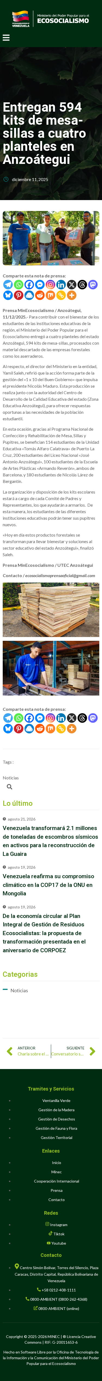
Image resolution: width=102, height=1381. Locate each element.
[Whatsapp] (18, 284)
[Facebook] (29, 284)
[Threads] (82, 284)
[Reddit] (40, 295)
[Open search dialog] (9, 787)
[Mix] (50, 295)
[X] (71, 284)
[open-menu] (6, 38)
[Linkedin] (61, 284)
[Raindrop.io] (29, 295)
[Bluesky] (8, 295)
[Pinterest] (18, 295)
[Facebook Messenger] (40, 284)
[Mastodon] (93, 284)
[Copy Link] (61, 295)
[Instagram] (50, 284)
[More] (71, 295)
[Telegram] (8, 284)
